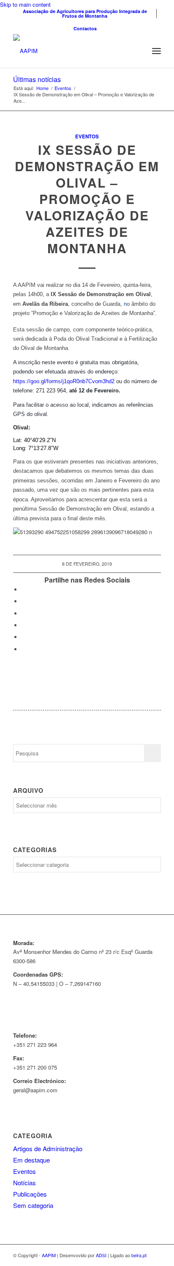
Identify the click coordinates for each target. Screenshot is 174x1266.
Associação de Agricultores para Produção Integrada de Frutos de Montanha (85, 13)
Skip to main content (25, 4)
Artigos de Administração (47, 1148)
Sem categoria (33, 1205)
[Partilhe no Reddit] (24, 637)
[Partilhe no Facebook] (24, 589)
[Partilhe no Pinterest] (24, 625)
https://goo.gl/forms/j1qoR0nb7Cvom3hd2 (63, 381)
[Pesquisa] (138, 51)
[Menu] (156, 51)
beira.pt (139, 1255)
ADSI (101, 1255)
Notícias (24, 1182)
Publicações (30, 1193)
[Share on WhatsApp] (24, 613)
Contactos (85, 28)
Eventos (87, 136)
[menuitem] (85, 13)
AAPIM (49, 1255)
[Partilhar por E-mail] (24, 649)
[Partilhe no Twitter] (24, 601)
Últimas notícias (37, 79)
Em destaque (31, 1159)
